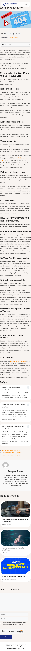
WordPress (5, 450)
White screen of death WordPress (12, 452)
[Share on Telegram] (16, 33)
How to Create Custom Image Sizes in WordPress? (15, 520)
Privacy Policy (21, 646)
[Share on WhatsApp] (13, 33)
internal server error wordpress (11, 455)
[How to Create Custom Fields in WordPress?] (15, 538)
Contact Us (21, 648)
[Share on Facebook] (7, 33)
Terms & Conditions (12, 648)
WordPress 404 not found (18, 361)
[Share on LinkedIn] (10, 33)
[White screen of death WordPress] (15, 566)
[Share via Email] (19, 33)
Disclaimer (13, 646)
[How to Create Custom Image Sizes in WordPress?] (15, 509)
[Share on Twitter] (4, 33)
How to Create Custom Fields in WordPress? (13, 549)
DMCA (8, 646)
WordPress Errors (15, 450)
